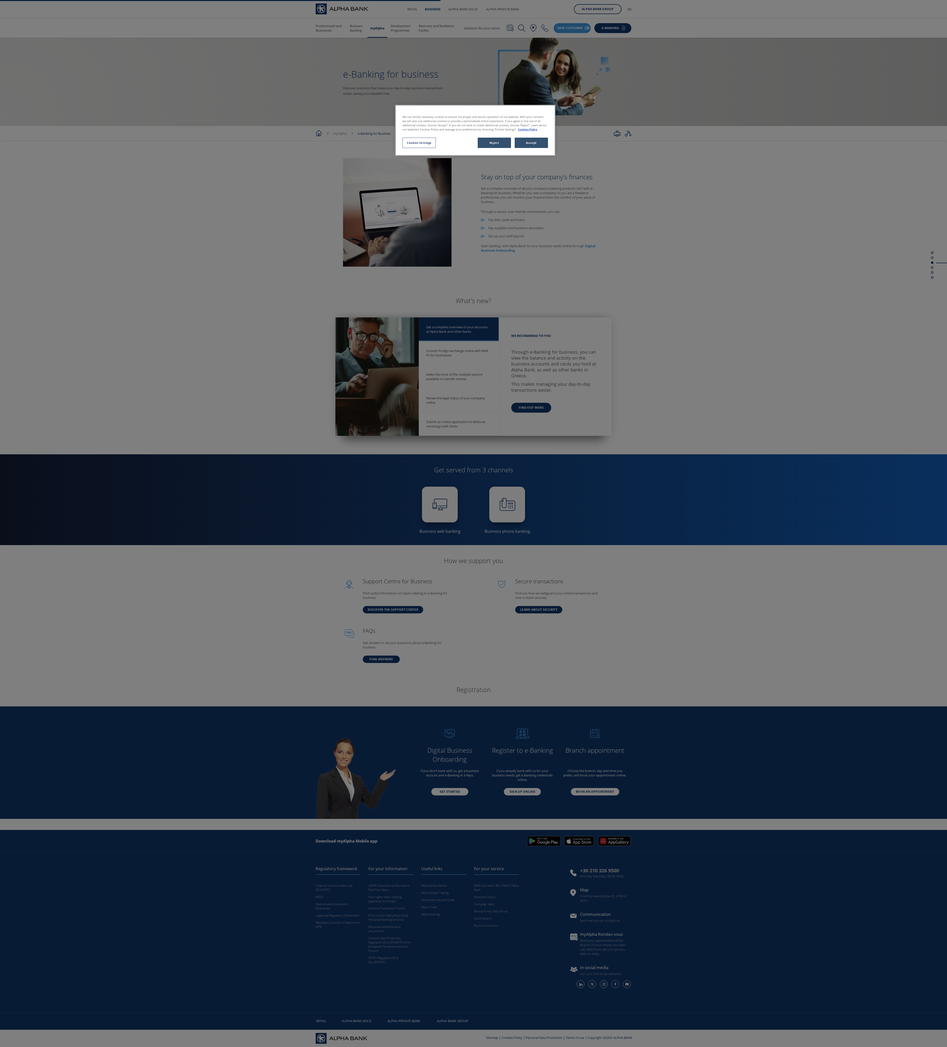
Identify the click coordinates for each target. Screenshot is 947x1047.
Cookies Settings (419, 143)
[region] (475, 130)
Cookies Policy (527, 129)
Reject (494, 143)
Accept (531, 143)
